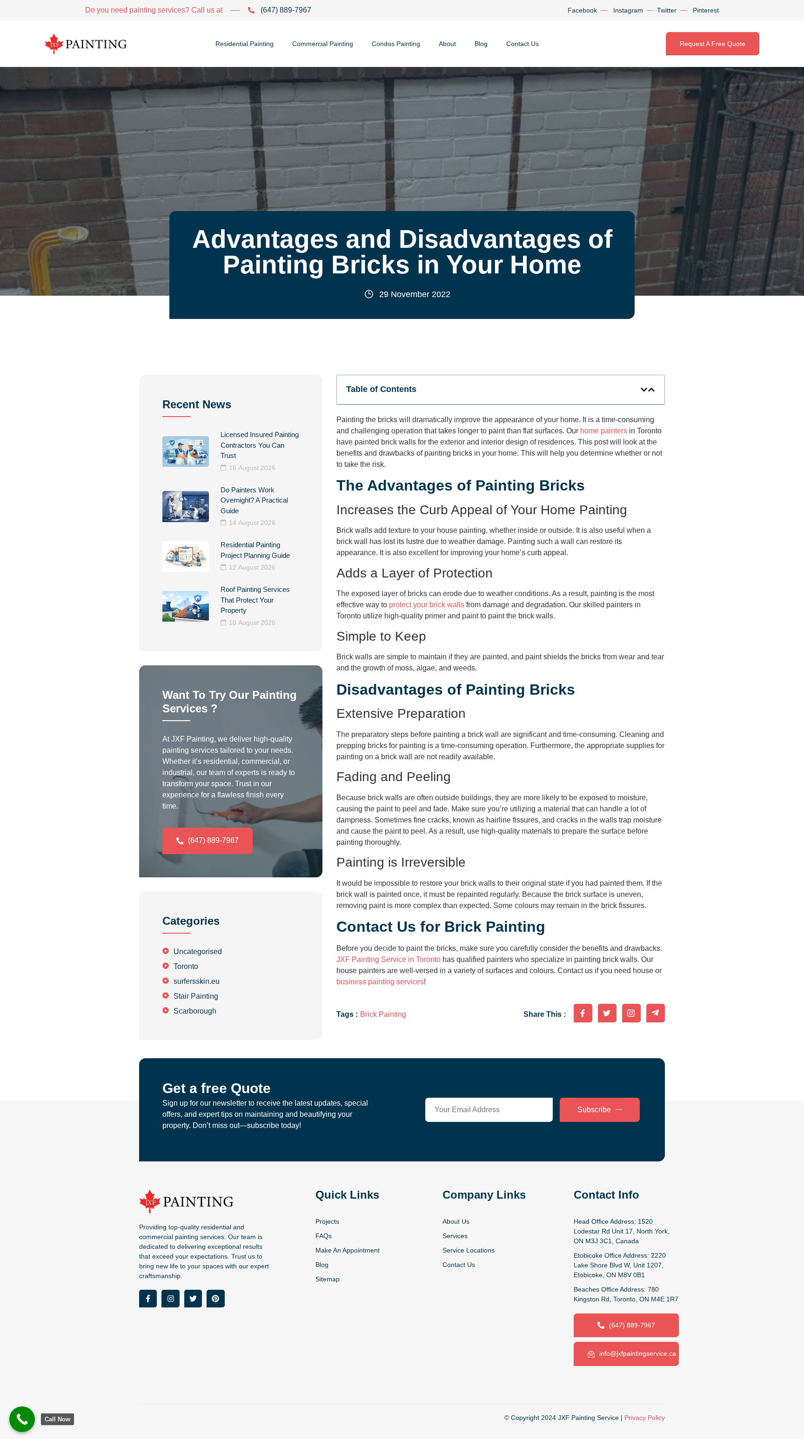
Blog (481, 43)
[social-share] (583, 1013)
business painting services (380, 982)
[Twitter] (193, 1298)
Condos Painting (396, 43)
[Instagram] (170, 1298)
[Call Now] (22, 1419)
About (447, 43)
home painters (603, 431)
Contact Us (522, 43)
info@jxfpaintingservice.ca (637, 1353)
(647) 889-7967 (213, 840)
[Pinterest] (215, 1298)
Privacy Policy (644, 1417)
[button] (644, 389)
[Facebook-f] (148, 1298)
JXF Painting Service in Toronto (388, 959)
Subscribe (594, 1110)
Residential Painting (244, 43)
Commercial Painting (322, 43)
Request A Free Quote (712, 43)
